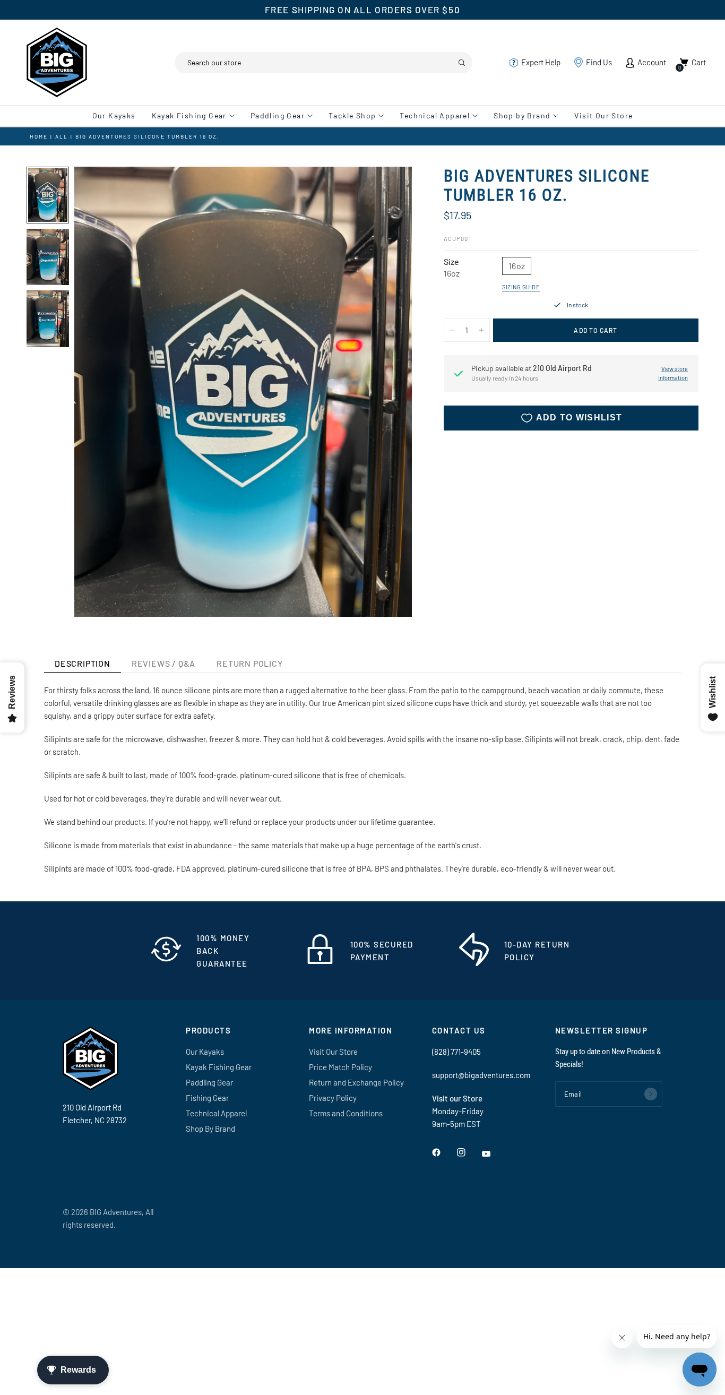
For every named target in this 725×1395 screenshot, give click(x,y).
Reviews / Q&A (163, 663)
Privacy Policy (333, 1098)
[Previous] (101, 392)
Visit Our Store (603, 115)
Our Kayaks (114, 115)
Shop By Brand (210, 1128)
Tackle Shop (352, 115)
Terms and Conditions (346, 1113)
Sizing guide (521, 286)
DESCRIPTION (82, 663)
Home (39, 136)
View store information (673, 374)
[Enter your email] (650, 1094)
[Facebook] (443, 1152)
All (61, 136)
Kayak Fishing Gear (189, 115)
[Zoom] (389, 189)
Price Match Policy (340, 1067)
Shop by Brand (522, 115)
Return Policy (249, 663)
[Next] (385, 392)
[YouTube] (493, 1154)
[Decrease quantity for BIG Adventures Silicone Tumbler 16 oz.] (452, 330)
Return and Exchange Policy (356, 1082)
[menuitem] (118, 116)
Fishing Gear (207, 1098)
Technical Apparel (435, 115)
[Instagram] (468, 1152)
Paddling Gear (278, 115)
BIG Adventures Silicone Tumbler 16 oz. (147, 136)
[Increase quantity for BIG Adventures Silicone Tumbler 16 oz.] (481, 330)
